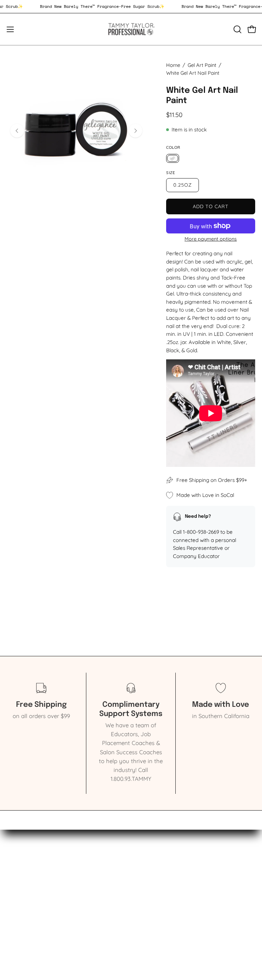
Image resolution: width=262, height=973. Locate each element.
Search (147, 875)
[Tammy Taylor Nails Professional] (131, 29)
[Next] (135, 131)
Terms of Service (159, 898)
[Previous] (17, 131)
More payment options (211, 239)
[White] (172, 158)
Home (173, 65)
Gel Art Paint (202, 65)
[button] (237, 29)
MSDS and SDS (157, 886)
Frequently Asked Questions (175, 922)
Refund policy (156, 910)
